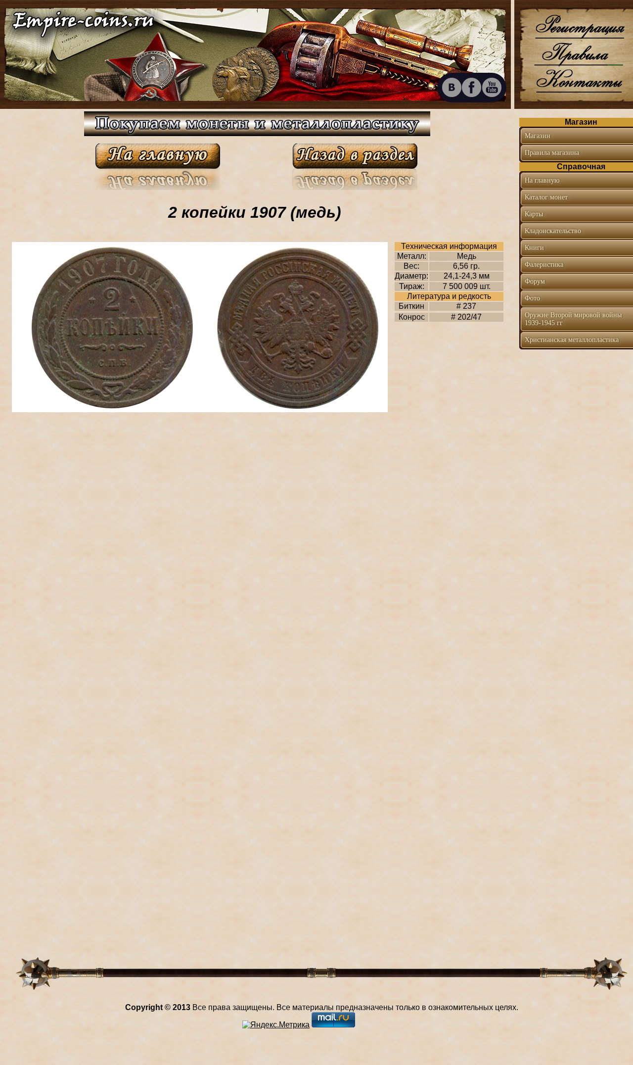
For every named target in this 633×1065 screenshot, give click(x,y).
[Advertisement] (576, 506)
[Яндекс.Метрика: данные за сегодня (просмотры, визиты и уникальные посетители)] (276, 1024)
